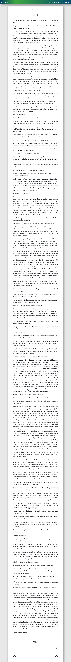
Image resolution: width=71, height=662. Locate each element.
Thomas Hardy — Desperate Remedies (59, 2)
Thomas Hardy (20, 9)
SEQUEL (30, 9)
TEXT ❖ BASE (5, 2)
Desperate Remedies (25, 9)
